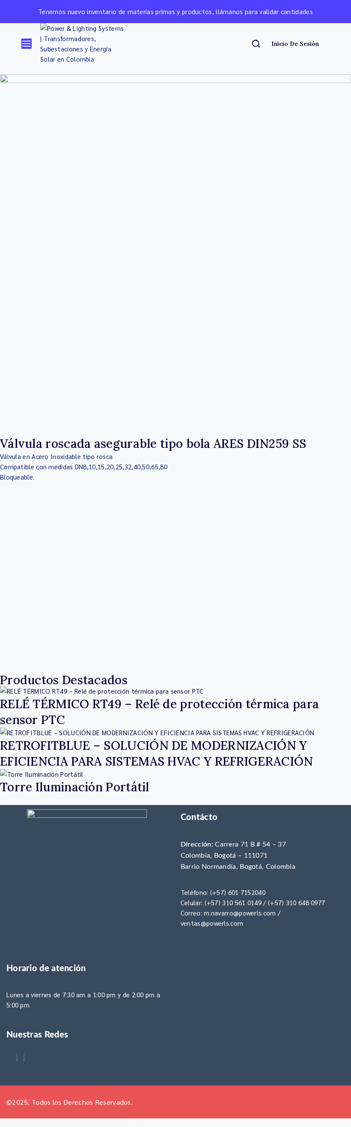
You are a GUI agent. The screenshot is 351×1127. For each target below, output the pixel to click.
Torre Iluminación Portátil (74, 787)
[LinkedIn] (17, 1057)
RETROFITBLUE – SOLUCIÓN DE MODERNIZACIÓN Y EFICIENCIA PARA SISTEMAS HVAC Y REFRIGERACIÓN (156, 753)
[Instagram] (24, 1057)
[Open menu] (26, 44)
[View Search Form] (257, 43)
